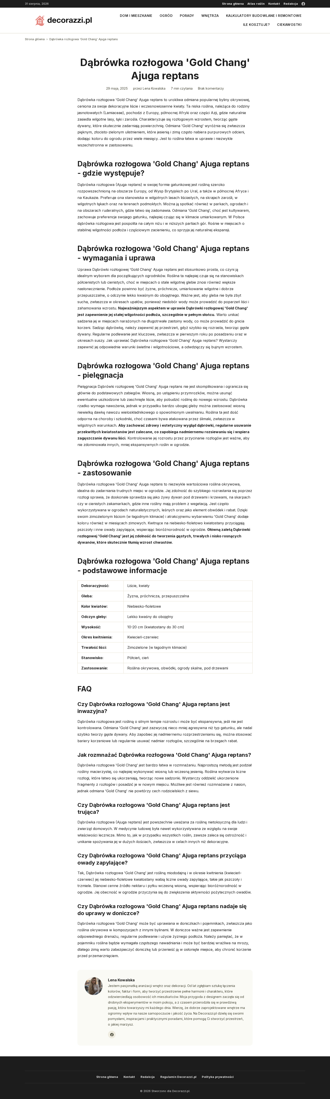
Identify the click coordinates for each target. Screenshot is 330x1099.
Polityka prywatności (218, 1077)
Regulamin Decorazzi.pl (178, 1077)
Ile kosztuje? (256, 24)
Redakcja (291, 3)
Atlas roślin (256, 3)
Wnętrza (210, 16)
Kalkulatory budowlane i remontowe (263, 16)
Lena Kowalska (154, 88)
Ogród (166, 16)
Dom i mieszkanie (136, 16)
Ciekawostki (289, 24)
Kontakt (274, 3)
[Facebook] (303, 4)
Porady (187, 16)
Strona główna (233, 3)
